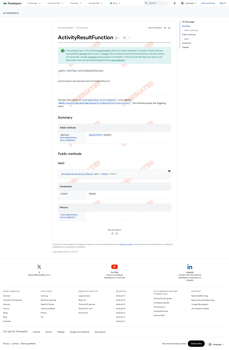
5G (42, 317)
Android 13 (120, 313)
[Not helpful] (169, 28)
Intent (99, 135)
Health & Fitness (47, 304)
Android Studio (208, 3)
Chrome (48, 332)
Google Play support (199, 304)
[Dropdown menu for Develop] (81, 3)
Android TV (83, 313)
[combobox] (157, 3)
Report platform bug (199, 296)
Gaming (44, 296)
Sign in (222, 3)
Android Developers (65, 28)
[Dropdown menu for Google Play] (103, 3)
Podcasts (7, 321)
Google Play (94, 3)
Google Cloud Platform (80, 332)
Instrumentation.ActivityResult (99, 100)
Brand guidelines (28, 344)
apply (92, 135)
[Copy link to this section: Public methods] (84, 154)
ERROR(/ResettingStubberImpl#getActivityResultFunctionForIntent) (94, 103)
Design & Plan (54, 3)
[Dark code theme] (169, 171)
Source (6, 308)
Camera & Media (48, 308)
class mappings (117, 60)
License (15, 344)
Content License (126, 244)
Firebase (61, 332)
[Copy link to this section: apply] (67, 163)
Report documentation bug (202, 300)
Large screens (84, 296)
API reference (11, 13)
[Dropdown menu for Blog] (120, 3)
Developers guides (161, 302)
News (5, 313)
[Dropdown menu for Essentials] (41, 3)
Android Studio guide (163, 298)
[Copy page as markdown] (124, 38)
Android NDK (159, 315)
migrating (92, 57)
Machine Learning (48, 300)
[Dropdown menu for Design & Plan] (63, 3)
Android (6, 296)
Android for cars (85, 308)
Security (6, 304)
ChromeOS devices (86, 304)
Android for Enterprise (12, 300)
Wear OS (82, 300)
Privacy (44, 313)
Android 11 (120, 321)
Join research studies (200, 308)
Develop (74, 3)
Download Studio (161, 311)
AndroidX (83, 54)
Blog (115, 3)
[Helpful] (165, 28)
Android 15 (120, 304)
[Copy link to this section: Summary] (75, 117)
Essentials (32, 3)
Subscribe (196, 343)
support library (104, 50)
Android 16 (120, 300)
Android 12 (120, 317)
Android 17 (120, 296)
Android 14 (120, 308)
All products (100, 332)
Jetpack (105, 54)
